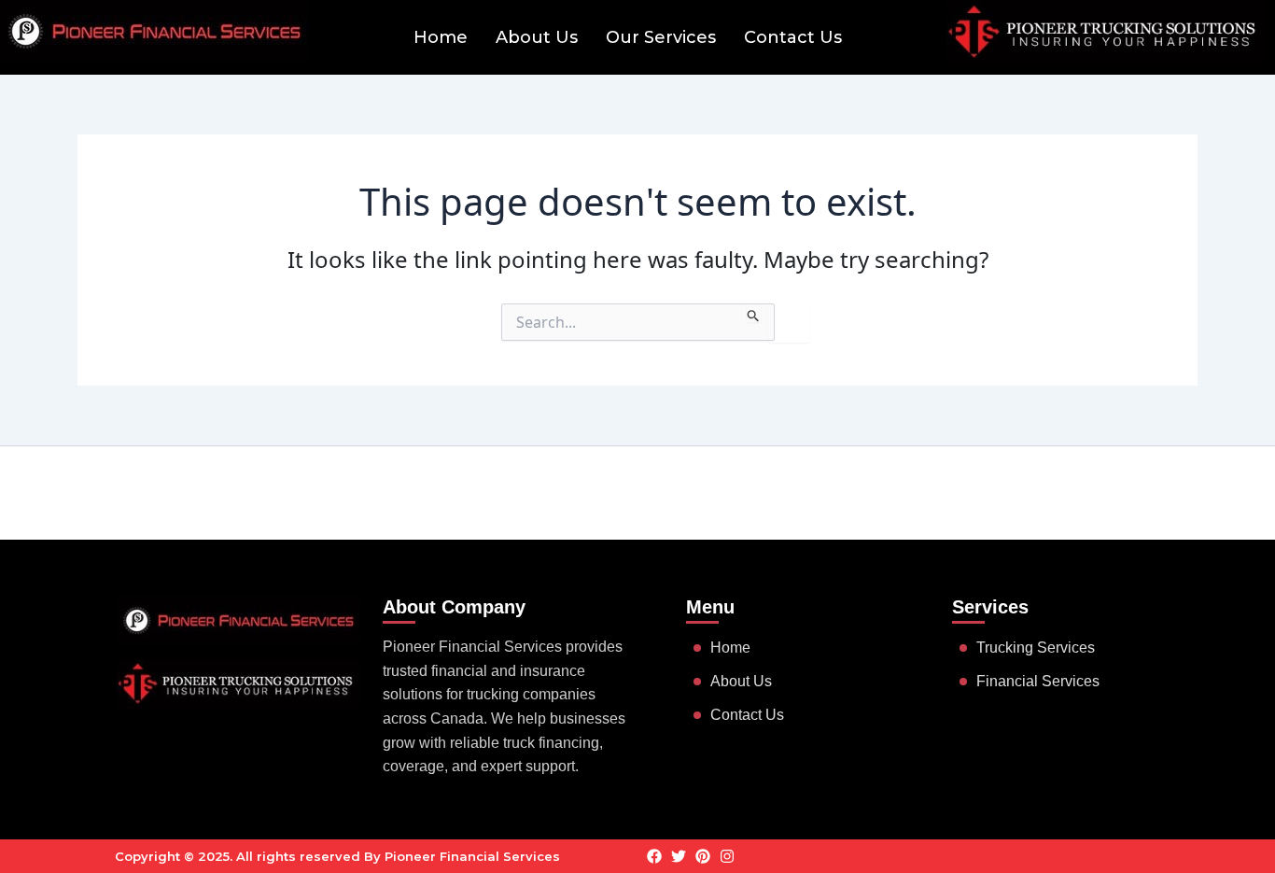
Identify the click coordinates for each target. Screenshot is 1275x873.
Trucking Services (1035, 647)
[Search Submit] (754, 312)
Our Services (661, 37)
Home (440, 37)
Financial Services (1038, 681)
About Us (537, 37)
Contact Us (793, 37)
